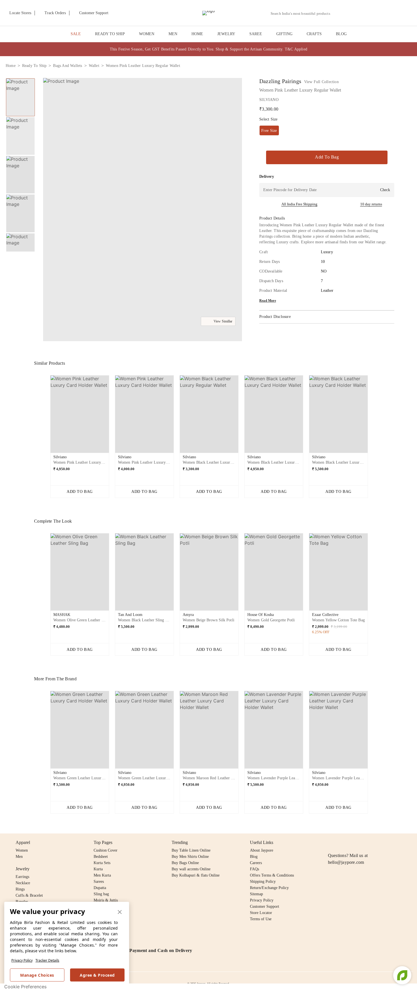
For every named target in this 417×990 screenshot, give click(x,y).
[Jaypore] (208, 13)
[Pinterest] (375, 842)
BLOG (341, 34)
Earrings (22, 877)
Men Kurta (102, 875)
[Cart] (379, 13)
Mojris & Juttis (106, 900)
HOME (197, 34)
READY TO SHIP (110, 34)
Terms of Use (260, 919)
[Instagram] (331, 842)
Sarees (99, 881)
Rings (20, 889)
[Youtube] (364, 842)
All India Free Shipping (299, 204)
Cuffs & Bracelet (29, 895)
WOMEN (146, 34)
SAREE (255, 34)
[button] (351, 13)
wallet (94, 66)
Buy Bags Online (185, 863)
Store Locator (261, 913)
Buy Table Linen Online (191, 850)
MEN (173, 34)
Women (22, 850)
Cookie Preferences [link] (25, 986)
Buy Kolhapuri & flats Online (196, 875)
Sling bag (101, 894)
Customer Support (264, 906)
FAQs (254, 869)
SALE (76, 34)
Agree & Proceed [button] (97, 975)
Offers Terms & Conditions (272, 875)
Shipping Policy (263, 881)
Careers (256, 863)
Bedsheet (101, 856)
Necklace (23, 883)
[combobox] (303, 13)
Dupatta (100, 888)
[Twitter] (353, 842)
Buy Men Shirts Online (190, 856)
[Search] (337, 13)
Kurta (98, 869)
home (11, 66)
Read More (267, 301)
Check (385, 190)
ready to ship (34, 66)
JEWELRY (226, 34)
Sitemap (256, 894)
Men (19, 856)
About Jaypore (261, 850)
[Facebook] (342, 842)
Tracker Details (47, 960)
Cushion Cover (105, 850)
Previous (20, 78)
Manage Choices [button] (37, 975)
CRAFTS (314, 34)
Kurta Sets (102, 863)
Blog (254, 856)
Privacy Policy (22, 960)
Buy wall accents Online (191, 869)
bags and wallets (67, 66)
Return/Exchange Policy (269, 888)
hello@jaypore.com (346, 862)
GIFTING (284, 34)
